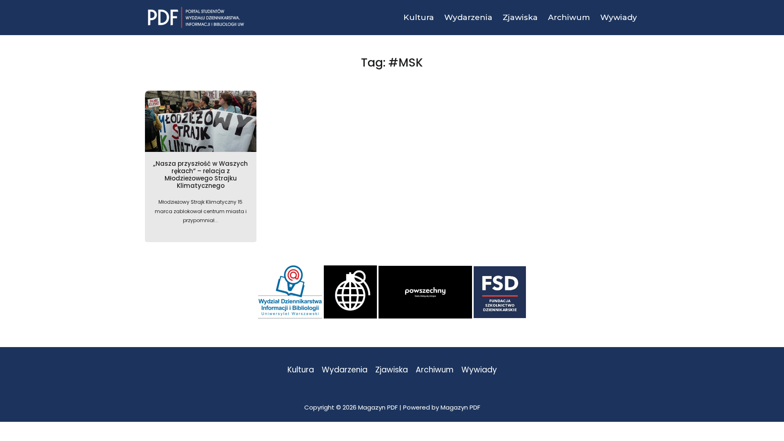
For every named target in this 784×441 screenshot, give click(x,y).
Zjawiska (391, 370)
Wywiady (479, 370)
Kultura (300, 370)
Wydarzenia (345, 370)
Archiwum (435, 370)
